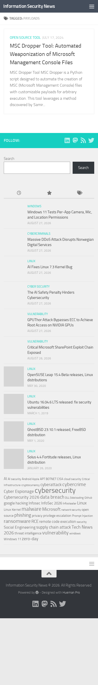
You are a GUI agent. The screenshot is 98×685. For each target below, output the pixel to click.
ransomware (17, 521)
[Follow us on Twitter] (91, 140)
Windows (34, 206)
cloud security (72, 479)
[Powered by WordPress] (37, 592)
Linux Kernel (12, 509)
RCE (34, 521)
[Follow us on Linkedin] (67, 140)
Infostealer (69, 503)
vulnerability (55, 533)
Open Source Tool (25, 38)
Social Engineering (19, 527)
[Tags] (79, 193)
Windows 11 (12, 539)
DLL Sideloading (74, 497)
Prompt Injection (82, 516)
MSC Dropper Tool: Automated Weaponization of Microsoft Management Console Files (45, 54)
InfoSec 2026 (51, 503)
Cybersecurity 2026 (21, 497)
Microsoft (51, 509)
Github (88, 497)
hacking (22, 503)
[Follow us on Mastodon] (75, 140)
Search (9, 158)
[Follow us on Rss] (83, 140)
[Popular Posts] (49, 193)
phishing (22, 515)
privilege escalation (57, 515)
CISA (60, 479)
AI (5, 478)
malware (31, 509)
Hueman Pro (71, 592)
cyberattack (51, 484)
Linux (31, 261)
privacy (37, 515)
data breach (52, 497)
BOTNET (51, 479)
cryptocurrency (30, 485)
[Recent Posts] (19, 193)
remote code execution (57, 521)
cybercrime (74, 484)
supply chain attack (53, 527)
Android (26, 479)
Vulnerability (37, 314)
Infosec (34, 503)
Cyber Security (38, 286)
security (82, 522)
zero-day (30, 538)
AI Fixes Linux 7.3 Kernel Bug (49, 267)
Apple (35, 479)
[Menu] (91, 6)
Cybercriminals (39, 233)
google (9, 503)
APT (42, 479)
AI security (14, 479)
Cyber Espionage (19, 491)
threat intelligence (28, 533)
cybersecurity (55, 490)
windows (75, 533)
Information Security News (29, 6)
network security (71, 509)
